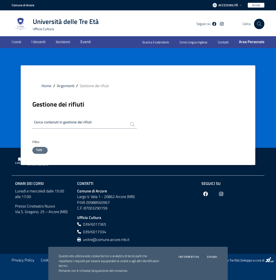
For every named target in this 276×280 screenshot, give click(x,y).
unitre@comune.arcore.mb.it (105, 239)
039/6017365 (94, 224)
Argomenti (65, 86)
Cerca (247, 23)
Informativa (189, 256)
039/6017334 (94, 232)
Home (46, 86)
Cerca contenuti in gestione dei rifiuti (63, 122)
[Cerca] (259, 24)
